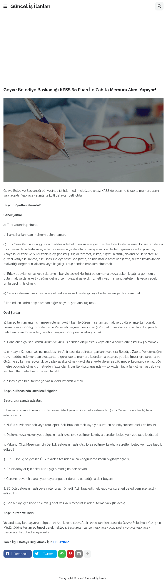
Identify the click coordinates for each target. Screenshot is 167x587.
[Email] (79, 554)
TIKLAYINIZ (61, 542)
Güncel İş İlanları (30, 6)
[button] (5, 6)
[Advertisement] (83, 49)
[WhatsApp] (62, 554)
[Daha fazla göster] (87, 554)
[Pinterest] (70, 554)
